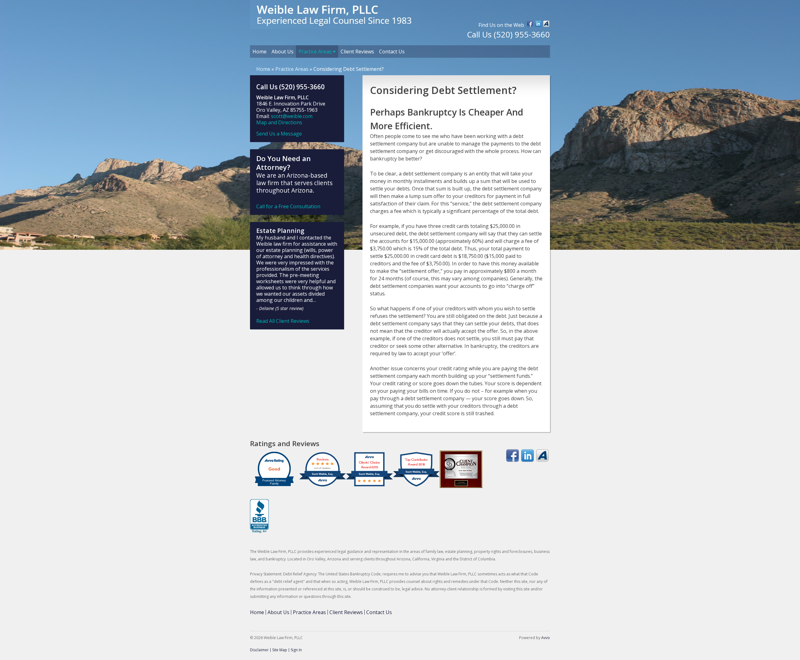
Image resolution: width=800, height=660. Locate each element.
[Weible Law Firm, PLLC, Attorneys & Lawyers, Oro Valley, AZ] (259, 516)
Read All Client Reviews (282, 321)
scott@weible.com (291, 116)
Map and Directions (279, 122)
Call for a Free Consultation (288, 206)
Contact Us (392, 51)
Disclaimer (259, 650)
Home (259, 51)
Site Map (279, 650)
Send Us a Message (279, 133)
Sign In (296, 650)
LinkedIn (538, 24)
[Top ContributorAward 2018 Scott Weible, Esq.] (416, 486)
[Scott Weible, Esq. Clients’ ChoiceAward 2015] (369, 486)
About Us (282, 51)
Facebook (530, 24)
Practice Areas (315, 51)
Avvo (546, 24)
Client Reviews (357, 51)
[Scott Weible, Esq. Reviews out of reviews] (322, 486)
